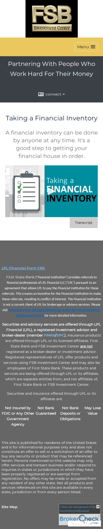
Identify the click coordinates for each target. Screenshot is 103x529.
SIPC (60, 335)
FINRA (49, 335)
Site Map (10, 507)
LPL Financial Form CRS (23, 268)
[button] (86, 47)
